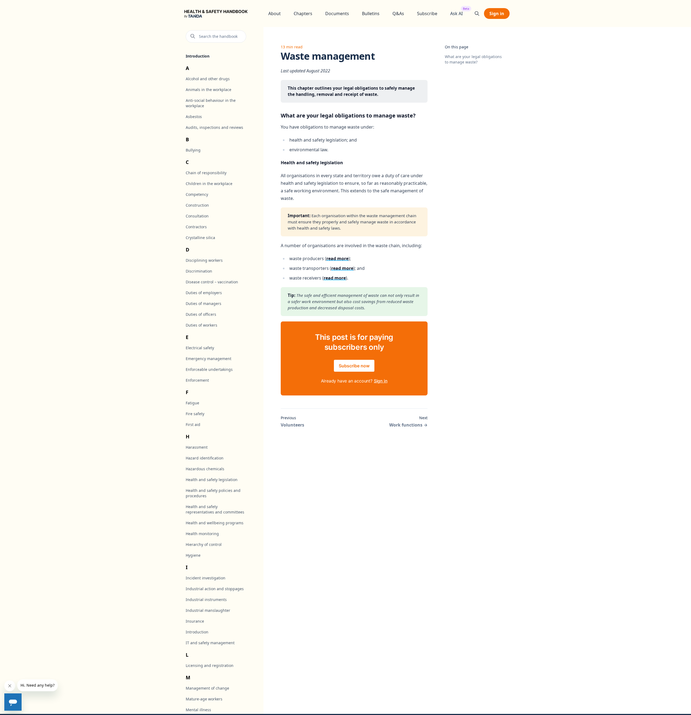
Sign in (496, 13)
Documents (337, 13)
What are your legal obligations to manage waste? (473, 59)
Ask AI (456, 13)
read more (337, 258)
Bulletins (371, 13)
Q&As (398, 13)
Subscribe (427, 13)
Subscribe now (354, 365)
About (274, 13)
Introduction (197, 56)
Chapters (303, 13)
